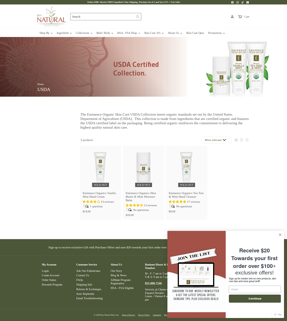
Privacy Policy (144, 315)
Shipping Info (84, 284)
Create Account (50, 275)
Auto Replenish (85, 293)
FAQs (79, 279)
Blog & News (118, 275)
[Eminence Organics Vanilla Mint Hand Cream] (100, 181)
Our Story (116, 270)
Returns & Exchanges (88, 289)
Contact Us (82, 275)
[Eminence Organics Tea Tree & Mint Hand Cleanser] (186, 181)
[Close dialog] (280, 234)
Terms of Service (128, 315)
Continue (254, 298)
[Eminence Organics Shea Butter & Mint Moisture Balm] (143, 183)
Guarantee (157, 315)
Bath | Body (103, 32)
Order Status (49, 279)
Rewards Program (52, 284)
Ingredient (63, 32)
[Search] (137, 16)
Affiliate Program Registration (120, 281)
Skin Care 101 (152, 32)
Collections (83, 32)
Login (45, 270)
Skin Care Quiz (195, 32)
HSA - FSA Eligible (122, 288)
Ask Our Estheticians (88, 270)
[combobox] (105, 16)
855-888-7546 (170, 2)
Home (40, 84)
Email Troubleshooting (89, 298)
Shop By (44, 32)
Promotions (215, 32)
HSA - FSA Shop (127, 32)
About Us (174, 32)
